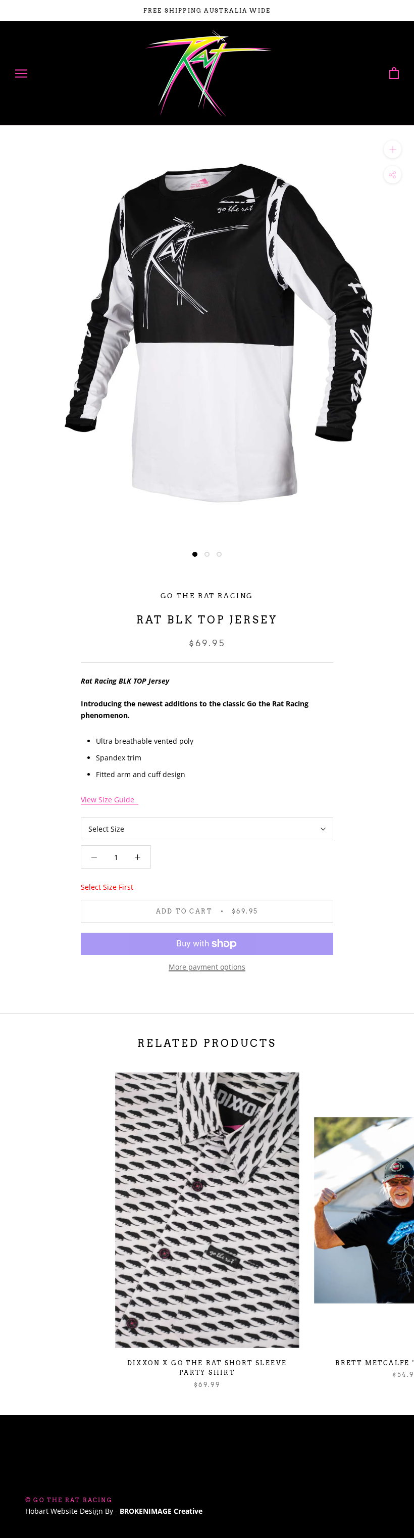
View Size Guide (109, 799)
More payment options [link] (207, 967)
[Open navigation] (21, 73)
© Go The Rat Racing (69, 1500)
